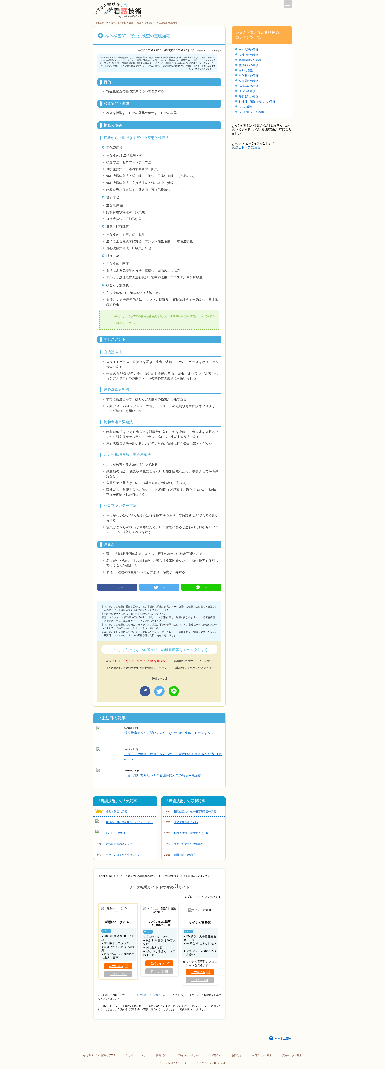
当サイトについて (135, 1055)
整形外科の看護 (248, 65)
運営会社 (216, 1055)
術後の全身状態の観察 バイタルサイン (129, 822)
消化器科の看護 (248, 75)
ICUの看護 (245, 106)
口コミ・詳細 (118, 974)
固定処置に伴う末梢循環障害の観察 (190, 811)
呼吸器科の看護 (248, 96)
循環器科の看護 (248, 80)
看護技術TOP (102, 23)
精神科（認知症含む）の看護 (257, 101)
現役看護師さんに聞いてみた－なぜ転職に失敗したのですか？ (169, 733)
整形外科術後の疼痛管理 (183, 843)
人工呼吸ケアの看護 (251, 112)
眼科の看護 (246, 70)
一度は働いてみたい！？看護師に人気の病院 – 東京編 (162, 775)
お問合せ (236, 1055)
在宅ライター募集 (262, 1055)
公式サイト (116, 966)
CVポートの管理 (115, 833)
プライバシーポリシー (188, 1055)
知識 (131, 23)
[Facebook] (145, 691)
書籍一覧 (161, 1055)
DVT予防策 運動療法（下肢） (187, 833)
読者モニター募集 (292, 1055)
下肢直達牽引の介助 (181, 822)
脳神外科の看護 (248, 54)
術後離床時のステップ (114, 843)
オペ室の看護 (247, 91)
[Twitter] (159, 691)
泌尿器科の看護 (248, 86)
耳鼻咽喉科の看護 (250, 60)
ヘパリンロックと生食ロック (118, 854)
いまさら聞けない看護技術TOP (98, 1055)
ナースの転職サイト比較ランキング (151, 995)
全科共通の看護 (118, 23)
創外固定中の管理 (179, 854)
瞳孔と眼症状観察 (116, 811)
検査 (139, 23)
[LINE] (174, 691)
